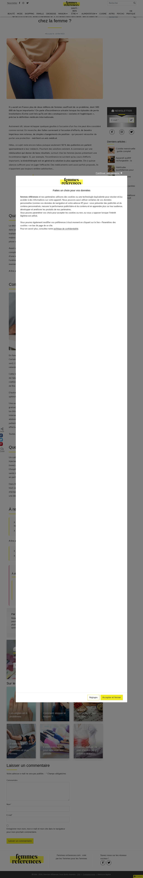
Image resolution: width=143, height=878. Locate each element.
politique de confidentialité (66, 229)
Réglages (93, 697)
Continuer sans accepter (108, 173)
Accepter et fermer (111, 697)
